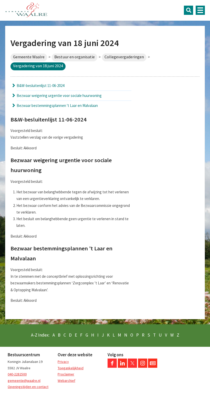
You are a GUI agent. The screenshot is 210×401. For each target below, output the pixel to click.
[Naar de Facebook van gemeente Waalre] (112, 366)
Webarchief (66, 380)
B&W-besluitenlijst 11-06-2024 (40, 85)
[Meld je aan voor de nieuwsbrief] (152, 366)
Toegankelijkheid (70, 368)
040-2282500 (17, 374)
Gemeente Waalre (29, 57)
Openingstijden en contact (28, 386)
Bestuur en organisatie (74, 57)
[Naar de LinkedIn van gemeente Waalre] (122, 366)
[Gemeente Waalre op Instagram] (142, 366)
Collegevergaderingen (124, 57)
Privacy (63, 361)
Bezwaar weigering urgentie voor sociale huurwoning (59, 95)
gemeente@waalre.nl (24, 380)
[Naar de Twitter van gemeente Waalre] (132, 366)
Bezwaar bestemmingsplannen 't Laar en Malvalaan (57, 105)
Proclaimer (66, 374)
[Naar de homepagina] (26, 10)
